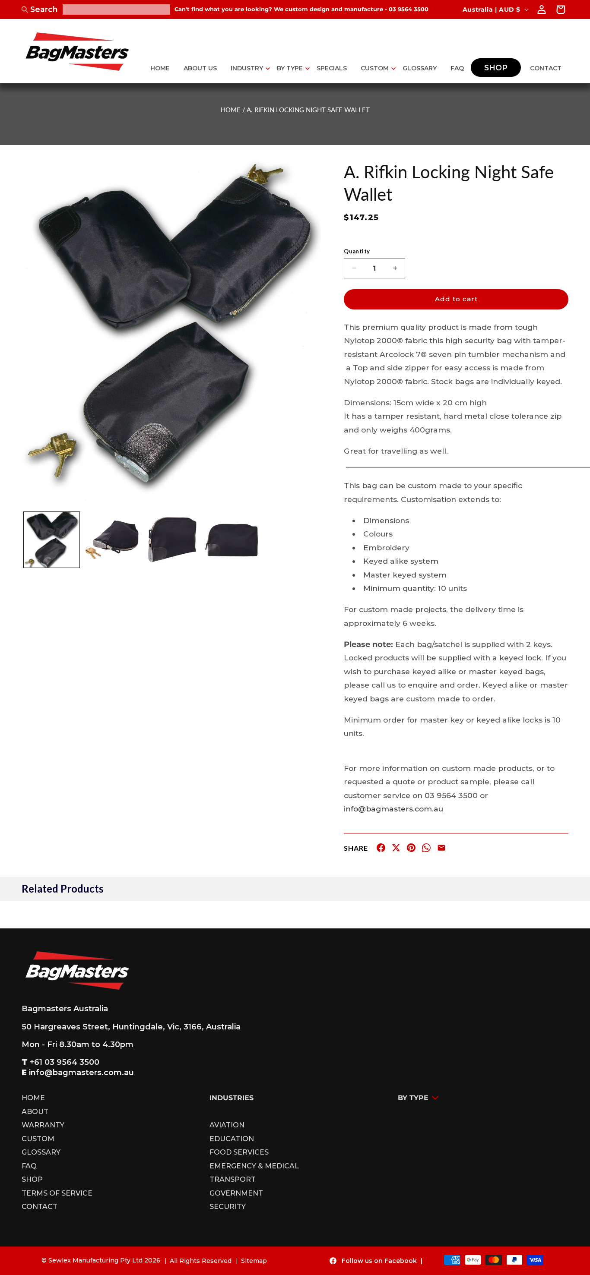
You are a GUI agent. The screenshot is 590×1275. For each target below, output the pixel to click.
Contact (39, 1207)
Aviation (226, 1125)
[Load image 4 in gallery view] (232, 540)
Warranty (43, 1125)
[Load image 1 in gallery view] (51, 540)
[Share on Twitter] (396, 849)
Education (231, 1139)
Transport (232, 1179)
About (35, 1112)
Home (33, 1099)
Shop (32, 1179)
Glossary (41, 1152)
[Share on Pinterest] (411, 849)
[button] (247, 68)
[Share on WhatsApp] (426, 849)
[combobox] (116, 9)
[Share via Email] (441, 849)
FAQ (29, 1166)
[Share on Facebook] (381, 849)
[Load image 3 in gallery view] (172, 540)
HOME (231, 110)
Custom (38, 1139)
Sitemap (254, 1261)
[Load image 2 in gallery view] (112, 540)
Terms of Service (57, 1193)
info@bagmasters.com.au (393, 808)
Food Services (239, 1152)
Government (236, 1193)
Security (227, 1207)
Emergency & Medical (254, 1166)
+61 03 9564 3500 (64, 1062)
